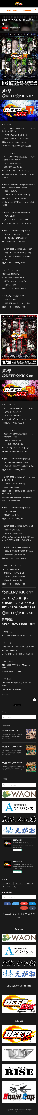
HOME (9, 10)
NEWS (5, 28)
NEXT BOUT (17, 10)
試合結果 (7, 883)
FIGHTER (29, 883)
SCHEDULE (27, 10)
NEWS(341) (4, 694)
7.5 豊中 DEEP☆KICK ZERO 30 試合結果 (15, 763)
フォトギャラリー (9, 887)
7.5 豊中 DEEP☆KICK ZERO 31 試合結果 (15, 747)
